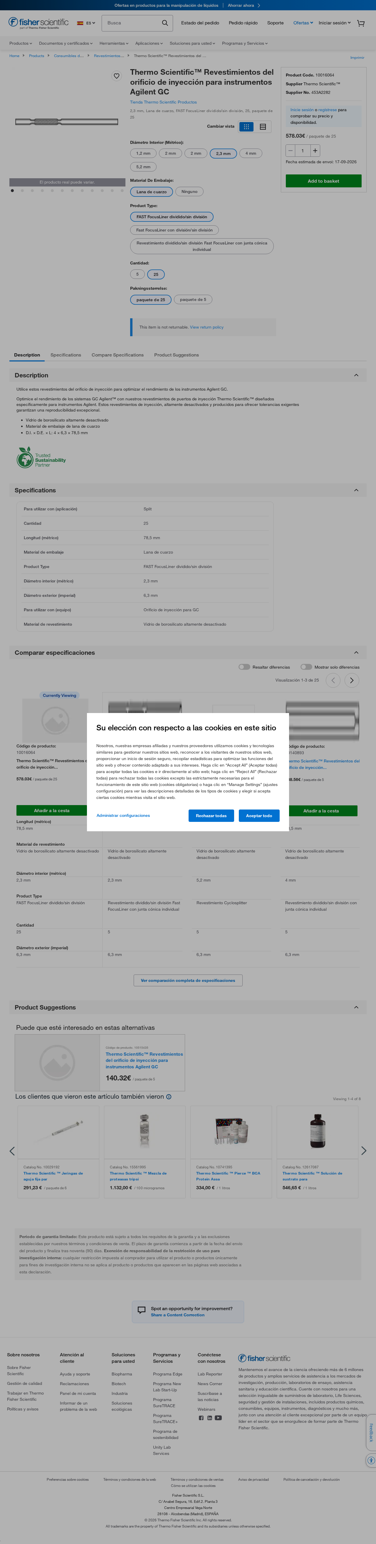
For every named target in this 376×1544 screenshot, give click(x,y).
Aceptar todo (259, 815)
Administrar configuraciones (123, 815)
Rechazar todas (211, 815)
